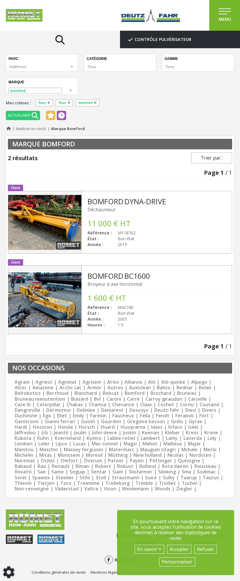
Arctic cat (70, 387)
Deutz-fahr (166, 410)
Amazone (43, 387)
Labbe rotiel (121, 438)
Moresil (94, 455)
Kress (192, 432)
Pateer (116, 461)
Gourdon (111, 421)
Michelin (24, 455)
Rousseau (205, 466)
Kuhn (43, 438)
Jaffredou (25, 432)
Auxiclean (140, 387)
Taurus (211, 477)
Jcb (45, 432)
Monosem (69, 455)
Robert (103, 466)
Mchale (189, 449)
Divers (209, 410)
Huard (108, 427)
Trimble (144, 483)
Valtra (91, 489)
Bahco (164, 387)
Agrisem (92, 382)
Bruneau (186, 393)
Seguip (77, 472)
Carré (133, 399)
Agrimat (67, 382)
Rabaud (23, 466)
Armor (94, 387)
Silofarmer (140, 472)
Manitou (24, 449)
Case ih (23, 404)
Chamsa (97, 404)
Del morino (58, 410)
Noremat (25, 461)
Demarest (112, 410)
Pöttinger (161, 461)
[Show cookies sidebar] (9, 572)
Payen (137, 461)
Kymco (94, 438)
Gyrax (195, 421)
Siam (117, 472)
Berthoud (57, 393)
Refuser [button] (205, 549)
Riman (82, 466)
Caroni (114, 399)
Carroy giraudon (163, 399)
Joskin (129, 432)
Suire (151, 477)
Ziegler (184, 489)
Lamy (172, 438)
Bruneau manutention (40, 399)
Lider (44, 444)
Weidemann (135, 489)
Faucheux (123, 416)
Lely (212, 438)
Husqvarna (133, 427)
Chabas (74, 404)
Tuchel (189, 483)
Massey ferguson (83, 449)
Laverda (193, 438)
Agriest (43, 382)
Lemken (23, 444)
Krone (211, 432)
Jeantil (61, 432)
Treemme (88, 483)
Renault (61, 466)
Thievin (23, 483)
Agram (22, 382)
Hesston (42, 427)
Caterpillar (49, 404)
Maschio (49, 449)
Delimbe (86, 410)
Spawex (41, 477)
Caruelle (197, 399)
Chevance (123, 404)
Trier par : (212, 158)
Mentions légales (105, 572)
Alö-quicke (173, 382)
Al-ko (113, 382)
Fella (145, 416)
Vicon (110, 489)
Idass (156, 427)
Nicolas (175, 455)
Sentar (99, 472)
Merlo (210, 449)
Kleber (172, 432)
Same (58, 472)
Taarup (189, 477)
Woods (162, 489)
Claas (146, 404)
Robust (125, 466)
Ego (47, 416)
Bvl (97, 399)
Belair (205, 387)
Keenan (150, 432)
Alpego (199, 382)
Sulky (169, 477)
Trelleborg (117, 483)
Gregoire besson (146, 421)
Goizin (88, 421)
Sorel (20, 477)
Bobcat (111, 393)
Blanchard (85, 393)
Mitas (45, 455)
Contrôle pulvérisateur (163, 39)
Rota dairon (175, 466)
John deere (104, 432)
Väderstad (66, 489)
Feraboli (184, 416)
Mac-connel (105, 444)
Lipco (61, 444)
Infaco (175, 427)
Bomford (135, 393)
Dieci (190, 410)
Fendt (162, 416)
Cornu (187, 404)
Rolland (147, 466)
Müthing (118, 455)
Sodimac (206, 472)
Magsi (130, 444)
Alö (151, 382)
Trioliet (167, 483)
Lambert (150, 438)
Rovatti (23, 472)
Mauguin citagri (158, 449)
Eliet (62, 416)
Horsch (87, 427)
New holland (147, 455)
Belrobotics (28, 393)
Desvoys (138, 410)
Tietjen (45, 483)
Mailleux (172, 444)
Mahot (150, 444)
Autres (115, 387)
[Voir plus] (120, 222)
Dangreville (27, 410)
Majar (194, 444)
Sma (186, 472)
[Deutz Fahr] (150, 15)
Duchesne (26, 416)
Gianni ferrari (60, 421)
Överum (93, 461)
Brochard (160, 393)
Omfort (69, 461)
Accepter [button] (179, 549)
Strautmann (125, 477)
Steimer (65, 477)
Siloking (167, 472)
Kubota (23, 438)
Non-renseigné (32, 489)
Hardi (21, 427)
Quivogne (189, 461)
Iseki (193, 427)
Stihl (85, 477)
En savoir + (149, 549)
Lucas (79, 444)
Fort (204, 416)
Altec (21, 387)
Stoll (101, 477)
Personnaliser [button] (177, 561)
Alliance (133, 382)
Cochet (166, 404)
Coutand (209, 404)
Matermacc (121, 449)
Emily (78, 416)
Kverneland (68, 438)
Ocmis (48, 461)
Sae (41, 472)
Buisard (79, 399)
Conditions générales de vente (59, 572)
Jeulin (80, 432)
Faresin (98, 416)
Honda (65, 427)
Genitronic (27, 421)
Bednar (184, 387)
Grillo (177, 421)
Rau (41, 466)
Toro (65, 483)
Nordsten (200, 455)
